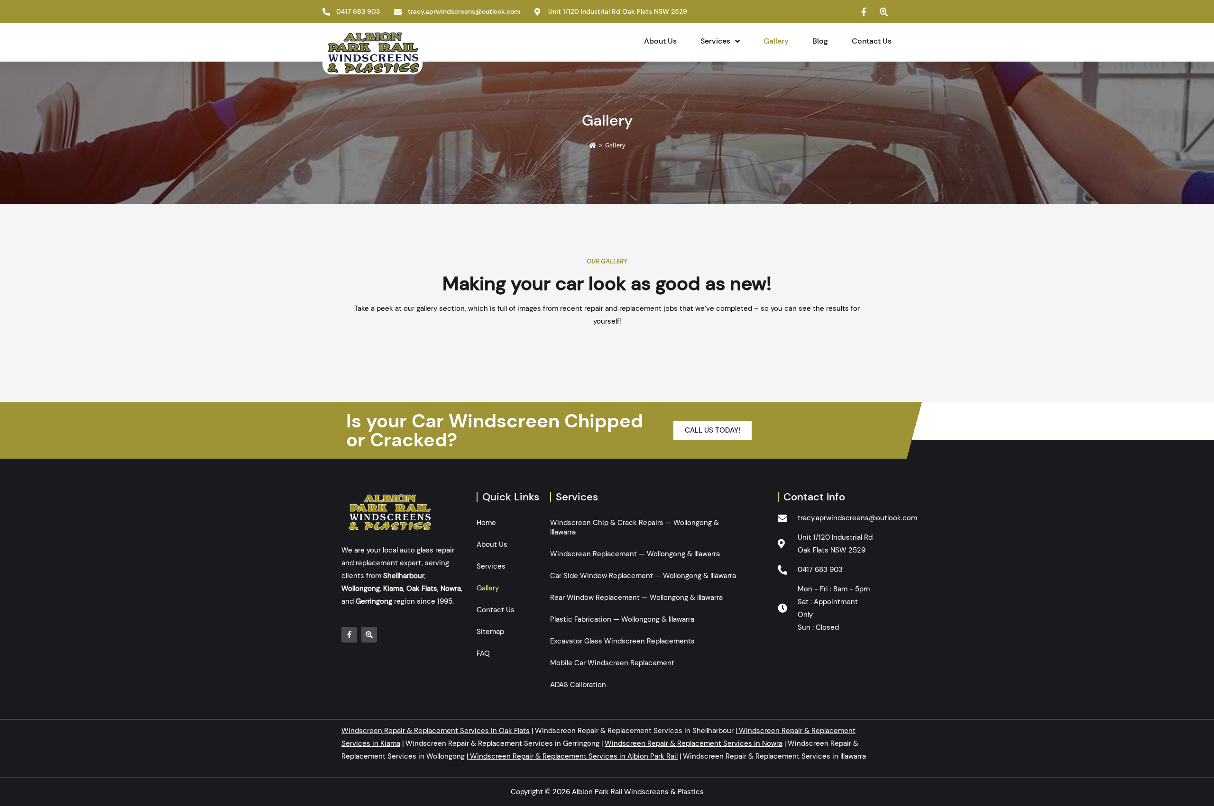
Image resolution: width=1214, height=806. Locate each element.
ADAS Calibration (578, 684)
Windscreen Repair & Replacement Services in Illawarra (774, 756)
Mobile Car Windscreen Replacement (612, 663)
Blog (820, 41)
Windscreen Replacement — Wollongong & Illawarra (635, 554)
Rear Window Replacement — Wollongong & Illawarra (636, 597)
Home (486, 522)
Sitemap (490, 631)
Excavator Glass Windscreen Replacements (622, 641)
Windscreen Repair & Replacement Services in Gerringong (502, 743)
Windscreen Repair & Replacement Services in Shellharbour (634, 730)
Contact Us (872, 41)
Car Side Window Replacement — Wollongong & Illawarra (643, 575)
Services (715, 41)
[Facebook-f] (349, 635)
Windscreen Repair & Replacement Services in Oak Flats (435, 730)
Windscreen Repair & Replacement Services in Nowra (693, 743)
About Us (660, 41)
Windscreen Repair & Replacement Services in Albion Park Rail (574, 756)
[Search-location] (369, 635)
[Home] (592, 145)
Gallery (776, 41)
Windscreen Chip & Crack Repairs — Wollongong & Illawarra (634, 527)
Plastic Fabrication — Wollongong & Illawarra (622, 619)
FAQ (483, 653)
